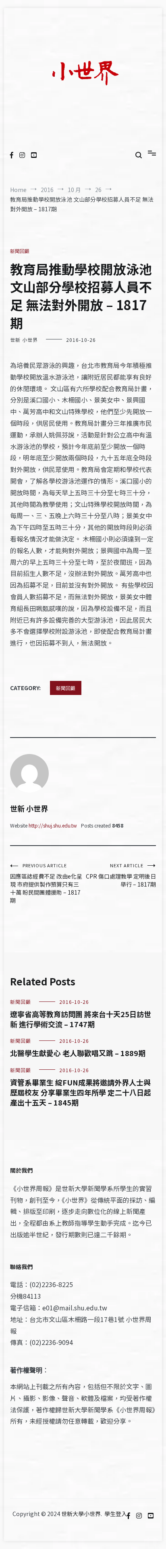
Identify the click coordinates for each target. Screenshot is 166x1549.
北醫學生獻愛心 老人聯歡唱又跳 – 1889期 (77, 1053)
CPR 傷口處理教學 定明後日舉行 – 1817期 (121, 875)
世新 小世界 (24, 339)
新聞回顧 (19, 250)
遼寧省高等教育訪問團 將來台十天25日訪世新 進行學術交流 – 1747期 (80, 1019)
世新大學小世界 (81, 1514)
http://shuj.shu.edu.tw (53, 825)
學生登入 (115, 1514)
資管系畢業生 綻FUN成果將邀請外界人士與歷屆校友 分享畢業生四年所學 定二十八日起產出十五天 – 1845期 (80, 1092)
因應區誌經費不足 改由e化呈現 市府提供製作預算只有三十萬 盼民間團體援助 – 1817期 (46, 883)
